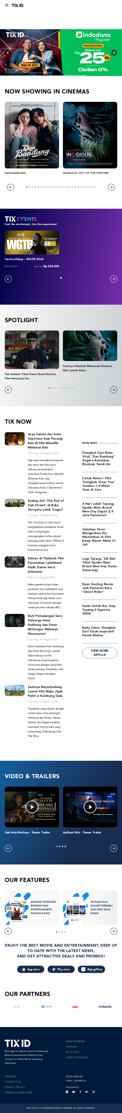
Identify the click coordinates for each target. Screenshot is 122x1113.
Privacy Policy (15, 1087)
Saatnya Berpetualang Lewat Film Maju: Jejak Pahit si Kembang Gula (45, 692)
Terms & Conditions (18, 1093)
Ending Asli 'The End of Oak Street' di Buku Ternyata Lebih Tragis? (46, 505)
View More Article (99, 652)
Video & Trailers (77, 1058)
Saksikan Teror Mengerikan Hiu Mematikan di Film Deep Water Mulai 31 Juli (99, 537)
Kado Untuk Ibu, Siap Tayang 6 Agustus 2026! (99, 610)
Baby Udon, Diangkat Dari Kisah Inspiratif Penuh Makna (99, 631)
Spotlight (73, 1052)
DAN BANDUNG (15, 173)
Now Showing (75, 1041)
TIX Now (71, 1047)
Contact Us (13, 1082)
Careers (10, 1076)
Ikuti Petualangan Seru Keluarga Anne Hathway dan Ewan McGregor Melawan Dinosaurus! (45, 625)
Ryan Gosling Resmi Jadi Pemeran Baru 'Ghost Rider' (97, 588)
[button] (10, 187)
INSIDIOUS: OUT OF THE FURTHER (85, 173)
